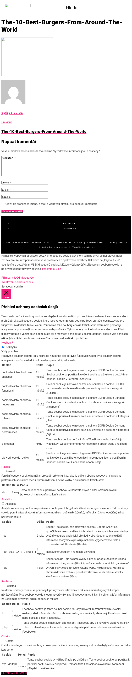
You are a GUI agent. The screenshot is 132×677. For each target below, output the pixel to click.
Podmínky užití (95, 243)
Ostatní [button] (5, 636)
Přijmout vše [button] (8, 277)
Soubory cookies (118, 243)
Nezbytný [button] (7, 342)
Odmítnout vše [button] (25, 277)
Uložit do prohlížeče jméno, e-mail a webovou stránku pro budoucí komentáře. (52, 204)
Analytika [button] (6, 499)
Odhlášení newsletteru (54, 247)
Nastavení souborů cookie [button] (18, 282)
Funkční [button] (5, 467)
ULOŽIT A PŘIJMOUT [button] (14, 673)
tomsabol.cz (88, 247)
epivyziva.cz (12, 112)
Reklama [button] (6, 581)
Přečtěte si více (51, 269)
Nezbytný (11, 347)
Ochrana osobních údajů (68, 243)
